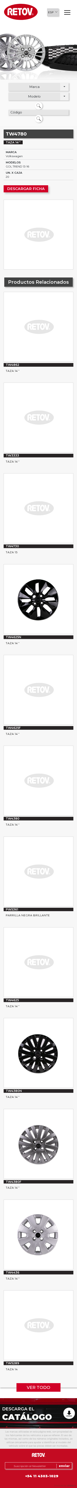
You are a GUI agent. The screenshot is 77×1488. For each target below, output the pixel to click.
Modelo (34, 96)
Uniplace (71, 1485)
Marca (34, 87)
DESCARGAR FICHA (26, 189)
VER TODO (38, 1387)
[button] (53, 12)
